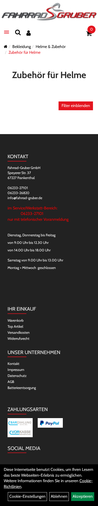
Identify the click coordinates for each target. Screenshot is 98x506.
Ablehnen (59, 496)
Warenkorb (16, 320)
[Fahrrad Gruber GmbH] (49, 12)
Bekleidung (21, 46)
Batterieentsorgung (22, 387)
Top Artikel (15, 326)
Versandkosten (19, 332)
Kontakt (13, 363)
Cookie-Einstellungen (27, 496)
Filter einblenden (76, 105)
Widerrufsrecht (18, 338)
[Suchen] (18, 32)
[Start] (6, 46)
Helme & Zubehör (51, 46)
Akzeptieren (83, 496)
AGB (11, 381)
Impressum (16, 369)
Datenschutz (17, 375)
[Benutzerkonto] (28, 33)
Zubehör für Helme (24, 52)
